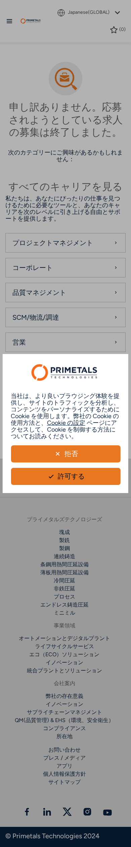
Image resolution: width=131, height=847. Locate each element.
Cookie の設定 (66, 423)
